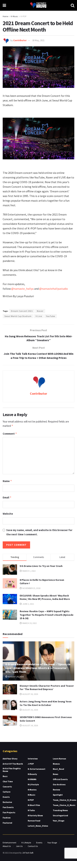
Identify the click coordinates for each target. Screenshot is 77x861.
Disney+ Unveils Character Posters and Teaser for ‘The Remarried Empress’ (47, 687)
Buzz (5, 776)
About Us (7, 846)
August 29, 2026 (16, 676)
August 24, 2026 (30, 725)
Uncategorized (60, 815)
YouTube (50, 316)
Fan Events (8, 807)
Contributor (20, 40)
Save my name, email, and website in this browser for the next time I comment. (39, 532)
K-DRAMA (32, 779)
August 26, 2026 (30, 694)
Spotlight (58, 794)
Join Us (19, 846)
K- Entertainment (36, 769)
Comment (10, 433)
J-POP (31, 763)
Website (8, 513)
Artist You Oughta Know (12, 769)
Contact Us (33, 846)
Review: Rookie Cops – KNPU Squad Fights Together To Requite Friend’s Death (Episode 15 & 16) (46, 615)
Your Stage (52, 842)
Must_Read (58, 769)
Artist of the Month (13, 763)
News (55, 774)
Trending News (60, 810)
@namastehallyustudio (53, 288)
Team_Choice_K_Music (64, 805)
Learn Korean (59, 758)
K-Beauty (32, 774)
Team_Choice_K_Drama (64, 800)
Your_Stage (58, 820)
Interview (33, 758)
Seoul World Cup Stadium (18, 316)
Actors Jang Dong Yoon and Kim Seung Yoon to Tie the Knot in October (45, 703)
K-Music (14, 16)
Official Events (60, 779)
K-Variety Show (35, 815)
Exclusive (7, 802)
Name (7, 481)
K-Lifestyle (33, 784)
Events (6, 797)
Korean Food (34, 820)
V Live (39, 316)
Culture (6, 791)
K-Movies (32, 789)
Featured (7, 822)
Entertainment (9, 842)
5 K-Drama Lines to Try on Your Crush (41, 566)
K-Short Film (34, 805)
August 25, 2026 (30, 709)
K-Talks (31, 810)
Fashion (7, 817)
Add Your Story (10, 758)
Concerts (7, 786)
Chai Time (8, 781)
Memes (56, 763)
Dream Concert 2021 (22, 311)
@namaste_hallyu (22, 288)
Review (56, 789)
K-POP (23, 16)
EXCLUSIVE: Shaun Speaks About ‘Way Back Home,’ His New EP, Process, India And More (45, 597)
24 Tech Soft (28, 852)
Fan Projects (9, 812)
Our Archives (59, 784)
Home (5, 16)
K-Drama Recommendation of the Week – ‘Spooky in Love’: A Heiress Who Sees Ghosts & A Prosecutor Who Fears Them (37, 667)
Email (7, 497)
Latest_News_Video (38, 825)
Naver (40, 311)
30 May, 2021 (38, 40)
